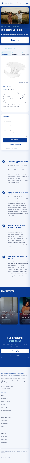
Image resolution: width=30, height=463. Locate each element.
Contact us (4, 442)
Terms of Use (19, 455)
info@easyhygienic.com (18, 359)
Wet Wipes (4, 407)
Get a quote (4, 433)
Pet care (3, 404)
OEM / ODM (4, 436)
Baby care (3, 395)
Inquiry (15, 40)
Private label (4, 439)
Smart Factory (4, 420)
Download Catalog (15, 355)
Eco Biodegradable (6, 410)
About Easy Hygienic (6, 417)
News (2, 426)
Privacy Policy (4, 455)
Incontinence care (5, 401)
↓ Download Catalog (15, 144)
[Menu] (27, 3)
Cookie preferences (5, 457)
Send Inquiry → (15, 139)
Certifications (4, 423)
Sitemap (24, 455)
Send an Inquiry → (15, 351)
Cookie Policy (12, 455)
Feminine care (4, 398)
